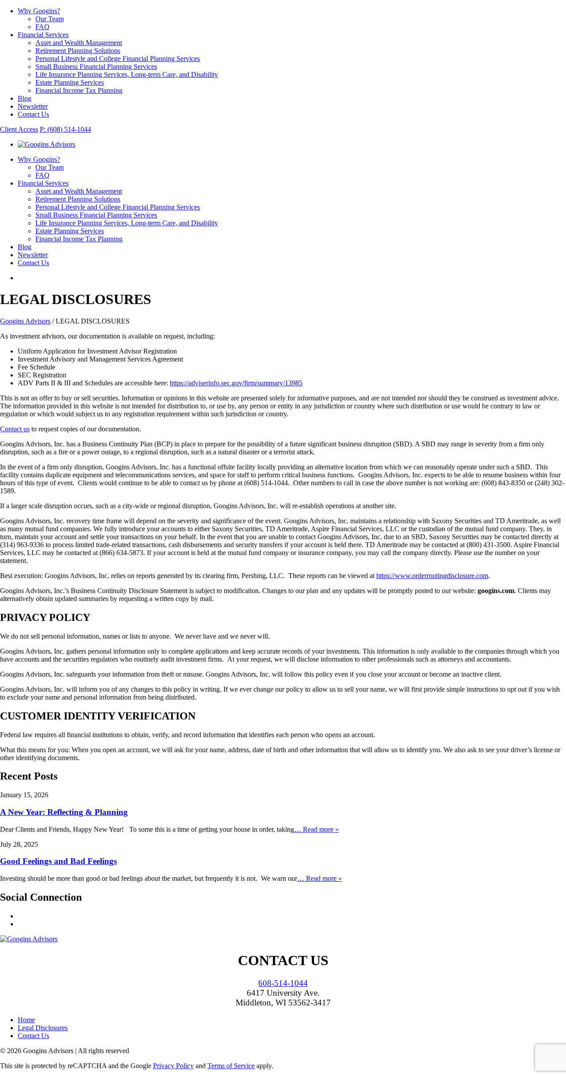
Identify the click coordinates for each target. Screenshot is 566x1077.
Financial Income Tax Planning (78, 90)
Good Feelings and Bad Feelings (58, 861)
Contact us (15, 429)
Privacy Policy (173, 1065)
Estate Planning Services (69, 82)
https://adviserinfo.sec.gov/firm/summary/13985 (236, 383)
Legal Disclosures (43, 1027)
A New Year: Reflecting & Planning (64, 812)
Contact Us (33, 114)
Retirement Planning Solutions (77, 50)
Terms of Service (231, 1065)
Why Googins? (39, 11)
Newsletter (33, 106)
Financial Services (43, 34)
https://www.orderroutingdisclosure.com (432, 575)
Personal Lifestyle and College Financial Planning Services (117, 58)
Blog (24, 98)
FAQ (42, 26)
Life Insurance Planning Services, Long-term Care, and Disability (126, 74)
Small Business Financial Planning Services (96, 66)
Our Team (49, 19)
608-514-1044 (283, 983)
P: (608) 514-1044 (65, 129)
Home (26, 1020)
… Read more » (316, 829)
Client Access (19, 129)
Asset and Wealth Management (78, 42)
